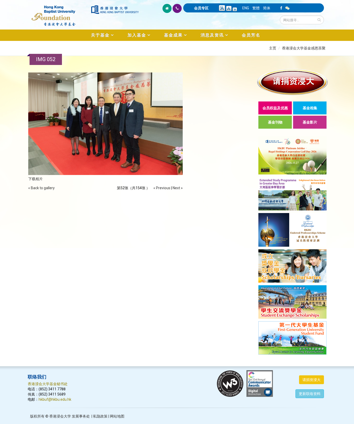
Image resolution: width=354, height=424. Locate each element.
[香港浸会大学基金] (59, 13)
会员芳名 (251, 35)
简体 (266, 8)
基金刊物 (275, 122)
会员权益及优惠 (275, 108)
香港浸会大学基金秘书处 (48, 384)
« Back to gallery (41, 188)
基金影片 (310, 122)
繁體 (256, 8)
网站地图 (117, 416)
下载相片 (35, 179)
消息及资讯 (212, 35)
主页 (272, 48)
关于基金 (100, 35)
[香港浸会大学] (115, 9)
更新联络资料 (310, 394)
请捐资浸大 (311, 380)
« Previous (161, 188)
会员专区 (201, 8)
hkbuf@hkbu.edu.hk (55, 399)
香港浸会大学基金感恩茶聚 (303, 48)
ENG (245, 8)
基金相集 (310, 108)
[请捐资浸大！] (292, 82)
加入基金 (137, 35)
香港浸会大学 (60, 416)
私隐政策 (100, 416)
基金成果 (173, 35)
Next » (178, 188)
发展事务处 (81, 416)
